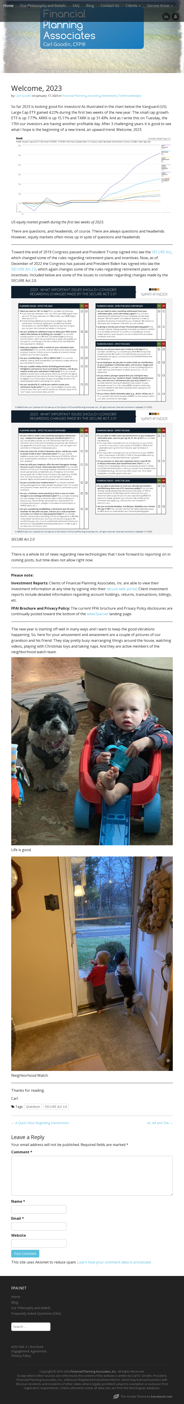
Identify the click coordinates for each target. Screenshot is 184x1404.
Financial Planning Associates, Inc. (93, 1371)
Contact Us (110, 5)
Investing (94, 96)
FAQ (76, 5)
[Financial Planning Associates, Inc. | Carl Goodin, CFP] (92, 28)
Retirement (109, 96)
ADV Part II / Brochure (27, 1347)
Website (18, 1235)
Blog (90, 5)
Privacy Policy (21, 1356)
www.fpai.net (97, 613)
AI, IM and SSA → (160, 1123)
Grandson (33, 1106)
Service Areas (159, 5)
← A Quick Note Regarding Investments (40, 1123)
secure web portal (122, 588)
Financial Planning (74, 96)
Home (8, 5)
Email (17, 1218)
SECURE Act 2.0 (23, 269)
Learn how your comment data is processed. (114, 1262)
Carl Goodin (23, 96)
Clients (132, 5)
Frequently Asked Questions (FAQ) (36, 1313)
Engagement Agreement (29, 1351)
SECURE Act (161, 252)
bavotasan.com (161, 1396)
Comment (21, 1152)
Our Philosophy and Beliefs (43, 5)
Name (18, 1201)
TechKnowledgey (129, 96)
